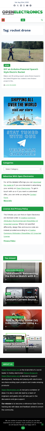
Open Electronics (23, 188)
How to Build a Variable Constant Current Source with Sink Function (20, 299)
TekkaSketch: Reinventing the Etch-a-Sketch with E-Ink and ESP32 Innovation (21, 276)
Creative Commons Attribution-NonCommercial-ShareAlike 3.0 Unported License (21, 221)
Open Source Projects (14, 270)
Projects (20, 340)
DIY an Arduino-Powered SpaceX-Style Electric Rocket (21, 70)
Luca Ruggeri (10, 85)
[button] (42, 20)
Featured (9, 340)
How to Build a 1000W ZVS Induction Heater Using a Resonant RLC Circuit (21, 323)
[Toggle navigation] (23, 20)
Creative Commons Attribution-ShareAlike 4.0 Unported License (22, 233)
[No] (42, 424)
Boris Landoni (12, 279)
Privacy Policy (9, 241)
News (7, 65)
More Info (8, 201)
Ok (23, 428)
